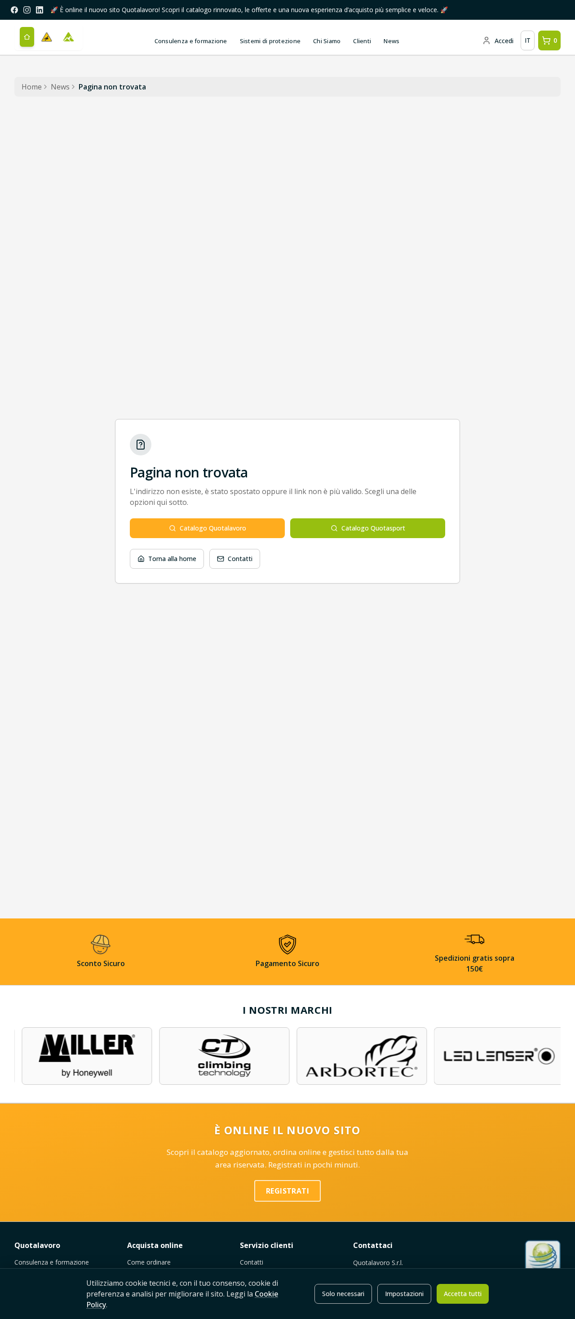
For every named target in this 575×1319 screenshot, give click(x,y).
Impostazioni (404, 1293)
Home (32, 87)
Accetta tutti (463, 1293)
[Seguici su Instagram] (27, 9)
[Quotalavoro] (47, 37)
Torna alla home (172, 558)
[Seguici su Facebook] (14, 9)
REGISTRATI (287, 1191)
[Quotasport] (68, 37)
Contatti (240, 558)
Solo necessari (343, 1293)
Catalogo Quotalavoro (213, 528)
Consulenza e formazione (191, 41)
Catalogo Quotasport (373, 528)
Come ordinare (149, 1262)
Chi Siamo (327, 41)
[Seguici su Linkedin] (39, 9)
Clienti (362, 41)
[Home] (27, 37)
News (391, 41)
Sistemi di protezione (270, 41)
